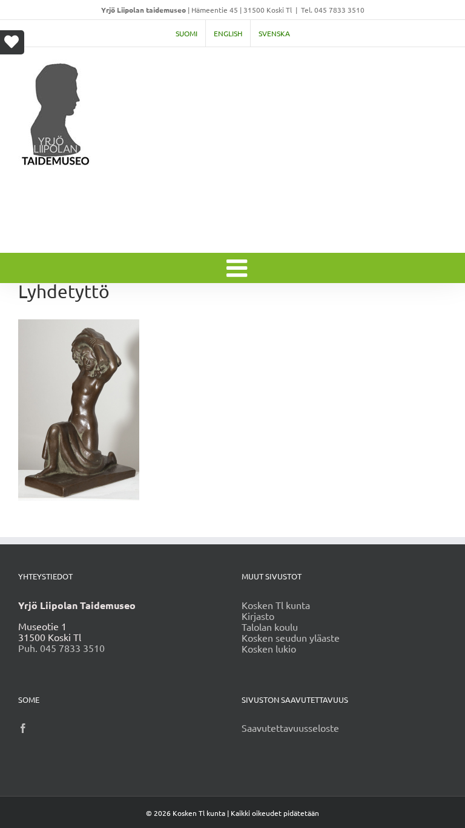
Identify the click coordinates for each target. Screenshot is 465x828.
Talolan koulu (270, 627)
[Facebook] (23, 728)
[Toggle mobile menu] (238, 268)
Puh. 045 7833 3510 (61, 648)
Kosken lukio (269, 648)
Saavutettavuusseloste (290, 728)
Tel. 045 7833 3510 (332, 10)
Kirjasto (258, 616)
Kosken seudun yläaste (291, 637)
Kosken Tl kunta (276, 605)
